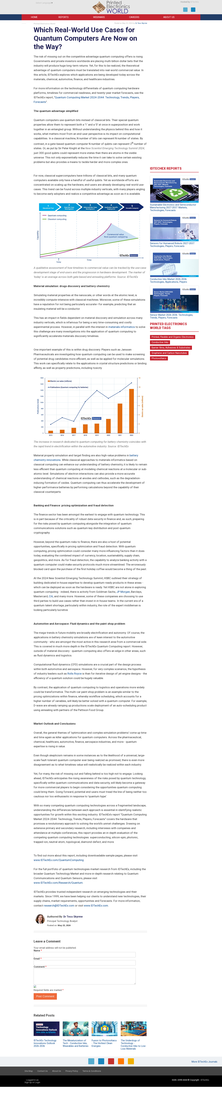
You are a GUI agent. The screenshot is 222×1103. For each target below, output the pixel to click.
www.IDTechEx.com (96, 905)
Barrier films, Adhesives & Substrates (171, 347)
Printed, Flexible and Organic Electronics (173, 337)
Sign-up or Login (32, 1082)
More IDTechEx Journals (205, 1061)
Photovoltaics (159, 358)
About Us (169, 17)
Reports (64, 17)
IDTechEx (194, 2)
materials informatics (121, 327)
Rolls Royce (74, 673)
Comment (40, 966)
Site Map (29, 1071)
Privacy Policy (71, 1071)
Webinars (99, 17)
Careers (134, 17)
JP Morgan (123, 591)
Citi (51, 596)
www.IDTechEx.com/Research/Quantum (58, 882)
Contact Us (42, 1071)
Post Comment (45, 996)
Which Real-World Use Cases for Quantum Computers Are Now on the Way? (85, 38)
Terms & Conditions (92, 1071)
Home (34, 17)
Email (38, 958)
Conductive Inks (160, 342)
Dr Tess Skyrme (141, 23)
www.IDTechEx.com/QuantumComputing (59, 860)
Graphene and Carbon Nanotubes (169, 353)
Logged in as (32, 1080)
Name (38, 950)
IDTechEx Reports (166, 168)
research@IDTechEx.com (59, 905)
